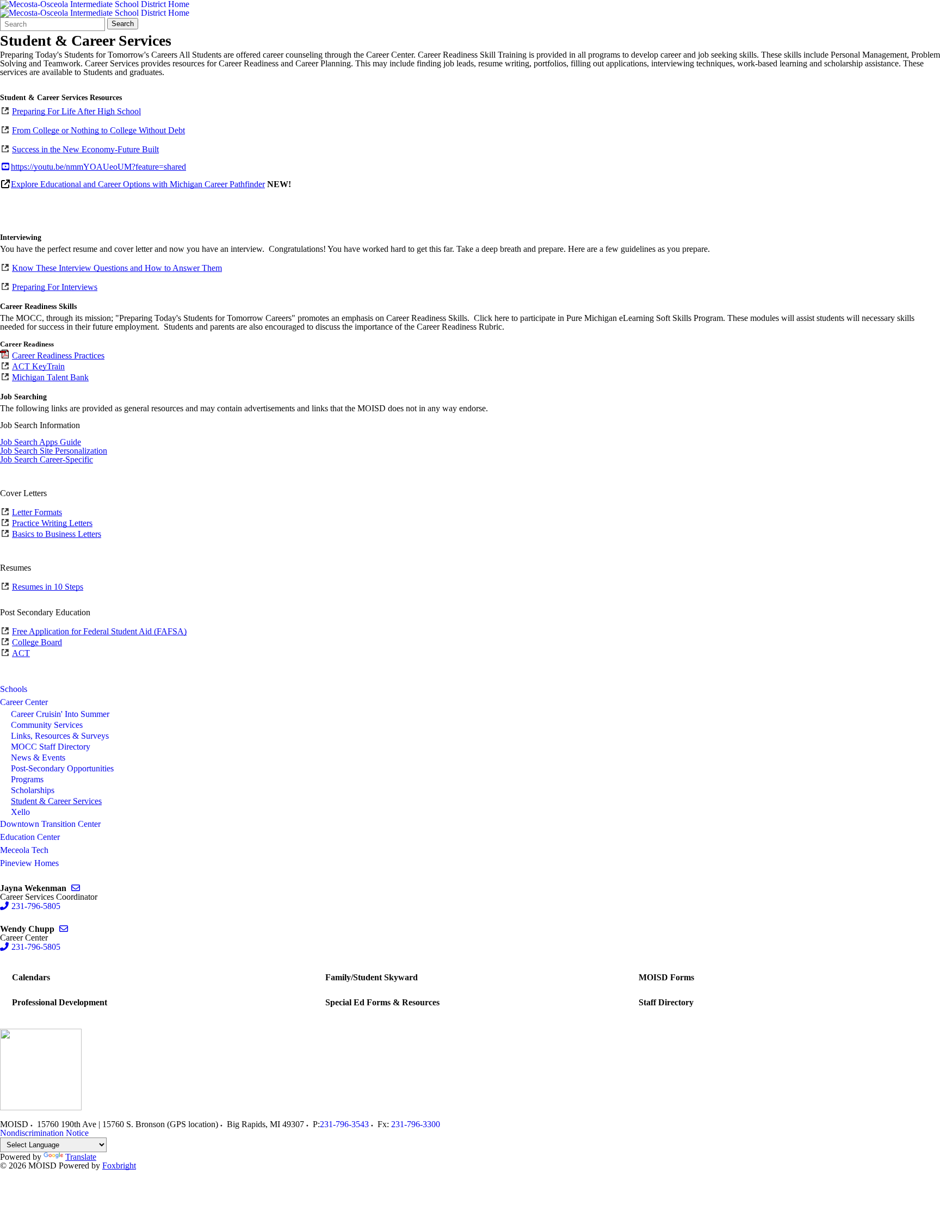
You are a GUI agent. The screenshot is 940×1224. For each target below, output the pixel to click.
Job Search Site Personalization (53, 450)
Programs (27, 779)
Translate (80, 1156)
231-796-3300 (415, 1124)
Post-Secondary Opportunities (62, 768)
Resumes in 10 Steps (47, 586)
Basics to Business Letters (56, 534)
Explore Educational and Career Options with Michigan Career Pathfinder (138, 184)
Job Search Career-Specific (46, 459)
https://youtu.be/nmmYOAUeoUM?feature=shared (98, 166)
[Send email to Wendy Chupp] (63, 929)
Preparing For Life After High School (76, 111)
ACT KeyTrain (38, 366)
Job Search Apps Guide (40, 442)
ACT (21, 653)
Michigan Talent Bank (50, 377)
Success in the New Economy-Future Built (85, 149)
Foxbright (119, 1165)
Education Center (30, 837)
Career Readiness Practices (58, 355)
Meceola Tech (24, 850)
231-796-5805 (35, 906)
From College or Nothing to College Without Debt (98, 130)
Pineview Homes (29, 863)
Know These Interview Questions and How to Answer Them (117, 268)
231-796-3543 (344, 1124)
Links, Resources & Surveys (60, 735)
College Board (37, 642)
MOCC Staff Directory (50, 746)
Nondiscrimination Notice (44, 1133)
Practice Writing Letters (52, 523)
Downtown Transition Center (50, 824)
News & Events (38, 757)
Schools (13, 689)
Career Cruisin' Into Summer (60, 714)
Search (123, 24)
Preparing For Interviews (54, 287)
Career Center (24, 702)
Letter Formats (37, 512)
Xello (20, 812)
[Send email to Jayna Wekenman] (75, 888)
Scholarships (32, 790)
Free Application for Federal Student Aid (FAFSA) (99, 631)
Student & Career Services (56, 801)
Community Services (47, 725)
